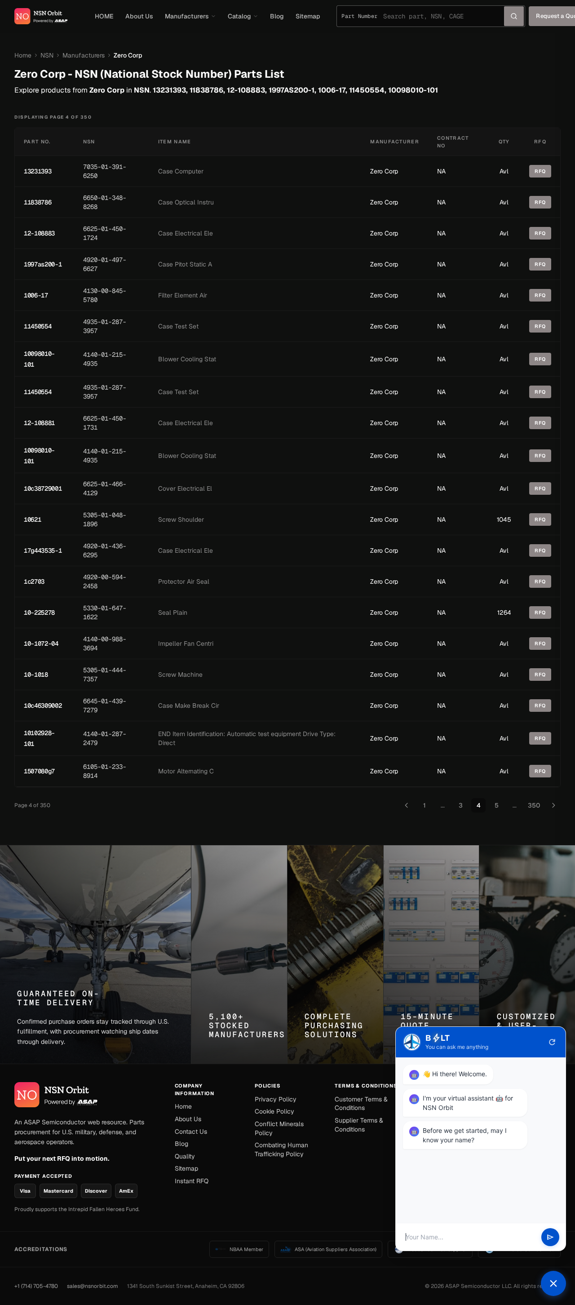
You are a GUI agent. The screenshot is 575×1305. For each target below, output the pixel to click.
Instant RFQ (191, 1181)
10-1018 (36, 674)
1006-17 (36, 295)
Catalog (239, 16)
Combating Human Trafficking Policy (281, 1149)
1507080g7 (39, 771)
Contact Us (191, 1131)
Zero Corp (384, 171)
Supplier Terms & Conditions (359, 1124)
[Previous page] (406, 805)
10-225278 (39, 612)
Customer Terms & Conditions (361, 1103)
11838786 (37, 202)
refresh (552, 1042)
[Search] (514, 16)
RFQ (540, 171)
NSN (46, 55)
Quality (185, 1156)
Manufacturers (187, 16)
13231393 (37, 171)
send (550, 1237)
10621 (32, 519)
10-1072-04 (41, 643)
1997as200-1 (43, 264)
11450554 (37, 326)
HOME (104, 16)
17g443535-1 (43, 550)
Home (22, 55)
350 (534, 805)
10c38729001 (43, 488)
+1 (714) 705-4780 (36, 1286)
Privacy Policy (275, 1099)
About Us (139, 16)
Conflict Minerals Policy (279, 1128)
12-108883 (39, 233)
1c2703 (34, 581)
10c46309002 (43, 705)
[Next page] (553, 805)
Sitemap (308, 16)
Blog (277, 16)
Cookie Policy (274, 1111)
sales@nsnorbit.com (92, 1286)
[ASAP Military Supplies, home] (41, 16)
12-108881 (39, 423)
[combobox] (443, 16)
